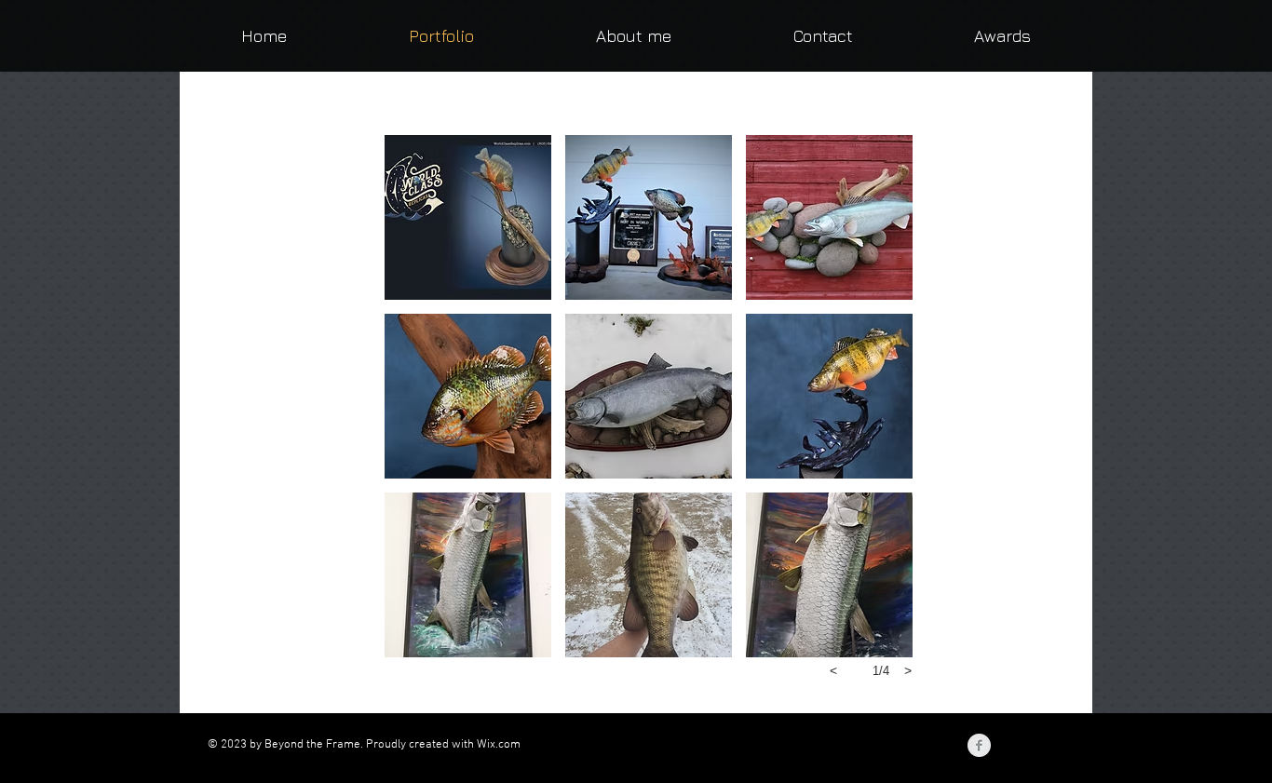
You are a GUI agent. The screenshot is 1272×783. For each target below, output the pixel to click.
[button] (468, 217)
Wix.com (499, 744)
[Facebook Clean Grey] (979, 745)
